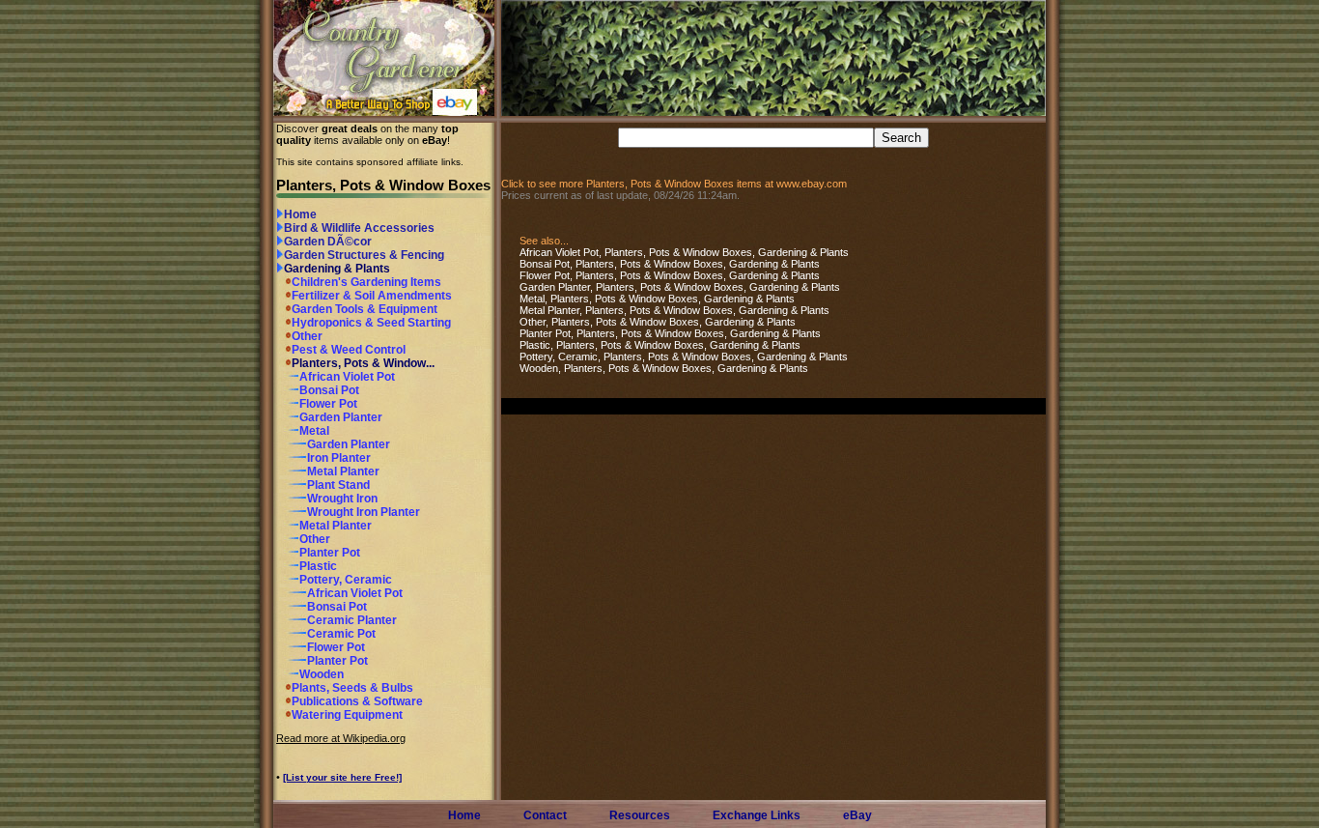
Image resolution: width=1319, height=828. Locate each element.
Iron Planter (339, 458)
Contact (545, 815)
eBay (857, 815)
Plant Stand (338, 485)
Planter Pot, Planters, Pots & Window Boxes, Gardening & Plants (670, 333)
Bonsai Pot (329, 390)
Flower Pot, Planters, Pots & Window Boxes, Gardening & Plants (669, 275)
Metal (314, 431)
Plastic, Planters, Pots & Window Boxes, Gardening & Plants (659, 345)
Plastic (318, 566)
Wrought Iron (342, 498)
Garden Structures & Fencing (364, 255)
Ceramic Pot (341, 634)
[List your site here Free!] (342, 777)
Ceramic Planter (352, 620)
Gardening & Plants (337, 268)
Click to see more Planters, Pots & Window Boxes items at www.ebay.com (674, 183)
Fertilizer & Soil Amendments (372, 295)
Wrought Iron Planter (363, 512)
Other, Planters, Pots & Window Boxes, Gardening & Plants (657, 322)
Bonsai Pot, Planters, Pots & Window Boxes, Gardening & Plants (669, 264)
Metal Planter (343, 471)
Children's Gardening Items (366, 282)
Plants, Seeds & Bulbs (352, 688)
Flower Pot (328, 404)
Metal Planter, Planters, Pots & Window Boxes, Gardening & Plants (674, 310)
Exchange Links (756, 815)
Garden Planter (340, 417)
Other (307, 336)
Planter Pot (329, 552)
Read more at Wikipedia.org (341, 738)
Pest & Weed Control (349, 350)
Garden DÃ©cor (328, 241)
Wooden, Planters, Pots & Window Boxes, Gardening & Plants (663, 368)
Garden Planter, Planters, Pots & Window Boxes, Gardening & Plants (679, 287)
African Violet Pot (347, 377)
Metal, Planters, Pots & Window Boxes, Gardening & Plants (657, 298)
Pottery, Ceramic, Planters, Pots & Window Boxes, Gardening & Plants (683, 356)
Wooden (321, 674)
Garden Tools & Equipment (364, 309)
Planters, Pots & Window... (363, 363)
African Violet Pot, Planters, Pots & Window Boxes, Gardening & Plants (684, 252)
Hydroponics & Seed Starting (371, 322)
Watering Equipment (347, 715)
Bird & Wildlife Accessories (359, 228)
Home (300, 214)
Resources (639, 815)
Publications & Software (357, 701)
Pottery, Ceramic (345, 579)
